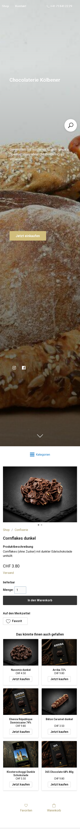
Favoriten (26, 810)
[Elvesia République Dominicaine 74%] (20, 701)
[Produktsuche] (70, 125)
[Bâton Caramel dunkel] (59, 701)
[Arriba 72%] (59, 652)
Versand (8, 573)
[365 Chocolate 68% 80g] (59, 754)
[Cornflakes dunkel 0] (40, 494)
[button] (15, 621)
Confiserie (21, 530)
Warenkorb (54, 810)
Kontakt (20, 6)
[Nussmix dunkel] (20, 652)
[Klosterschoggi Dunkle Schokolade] (20, 754)
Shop (6, 530)
